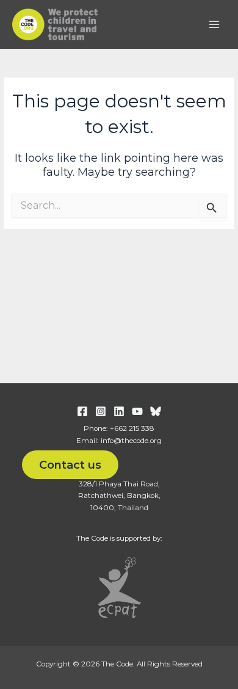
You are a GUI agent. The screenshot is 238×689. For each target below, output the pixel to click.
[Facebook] (82, 411)
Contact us (70, 465)
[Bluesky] (155, 411)
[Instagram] (100, 411)
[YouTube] (137, 411)
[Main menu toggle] (214, 24)
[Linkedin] (119, 411)
